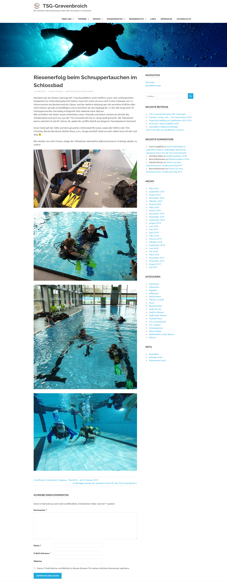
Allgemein (154, 293)
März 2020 (154, 207)
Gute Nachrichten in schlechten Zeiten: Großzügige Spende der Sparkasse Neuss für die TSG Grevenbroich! (166, 149)
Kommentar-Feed (157, 360)
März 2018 (154, 254)
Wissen (152, 337)
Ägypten (153, 290)
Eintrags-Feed (155, 357)
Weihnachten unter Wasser (161, 334)
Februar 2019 (155, 238)
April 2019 (154, 232)
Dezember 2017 (156, 257)
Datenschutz (184, 19)
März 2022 (154, 188)
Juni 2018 (153, 248)
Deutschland (155, 296)
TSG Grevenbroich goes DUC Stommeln (167, 114)
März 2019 (154, 235)
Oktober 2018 (155, 242)
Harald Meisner (55, 91)
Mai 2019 (153, 229)
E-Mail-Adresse (42, 553)
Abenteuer (70, 91)
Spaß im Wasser (156, 312)
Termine (82, 19)
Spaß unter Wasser (84, 91)
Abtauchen (154, 287)
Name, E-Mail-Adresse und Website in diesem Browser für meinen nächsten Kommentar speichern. (83, 568)
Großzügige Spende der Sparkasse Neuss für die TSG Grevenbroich (104, 483)
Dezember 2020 (156, 197)
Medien (96, 19)
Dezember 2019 (156, 213)
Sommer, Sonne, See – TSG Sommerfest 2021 (170, 117)
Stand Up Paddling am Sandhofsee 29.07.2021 (170, 120)
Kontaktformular (153, 85)
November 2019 (156, 216)
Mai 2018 (153, 251)
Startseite (150, 82)
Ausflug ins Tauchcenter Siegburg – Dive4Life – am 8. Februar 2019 (66, 480)
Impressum (166, 19)
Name (37, 545)
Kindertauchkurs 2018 (176, 156)
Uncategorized (156, 328)
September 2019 (157, 219)
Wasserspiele (155, 331)
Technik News (155, 318)
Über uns (66, 19)
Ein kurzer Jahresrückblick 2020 (164, 123)
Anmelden (154, 354)
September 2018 (157, 245)
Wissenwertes (115, 19)
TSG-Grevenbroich (65, 6)
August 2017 (155, 264)
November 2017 (156, 260)
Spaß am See (155, 309)
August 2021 (155, 194)
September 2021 (157, 191)
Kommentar (40, 510)
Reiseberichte (136, 19)
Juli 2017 (153, 267)
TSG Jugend (154, 324)
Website (38, 561)
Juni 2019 (153, 226)
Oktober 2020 (155, 201)
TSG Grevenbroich (157, 321)
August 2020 (155, 204)
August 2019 (155, 223)
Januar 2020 (155, 210)
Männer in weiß (156, 299)
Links (153, 19)
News (151, 302)
